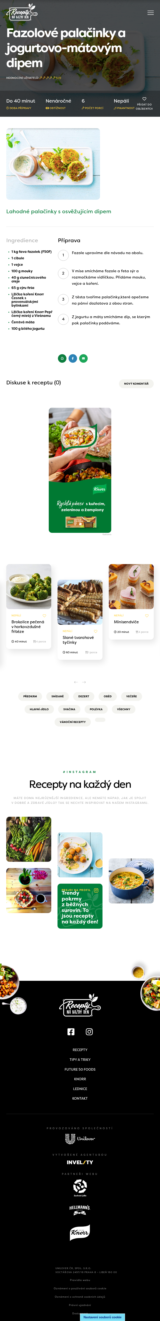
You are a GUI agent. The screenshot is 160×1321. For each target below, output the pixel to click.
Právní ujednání (80, 1305)
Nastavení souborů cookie (102, 1317)
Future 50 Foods (80, 1069)
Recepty (80, 1050)
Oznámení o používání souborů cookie (80, 1288)
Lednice (80, 1089)
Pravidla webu (80, 1280)
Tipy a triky (80, 1060)
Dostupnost (80, 1313)
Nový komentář (136, 383)
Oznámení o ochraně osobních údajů (80, 1296)
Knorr (80, 1079)
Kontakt (80, 1098)
